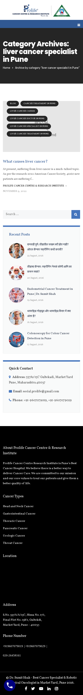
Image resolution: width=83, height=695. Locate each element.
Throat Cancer (13, 543)
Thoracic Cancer (14, 521)
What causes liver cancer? (25, 161)
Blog (13, 103)
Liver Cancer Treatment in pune (29, 133)
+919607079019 (13, 646)
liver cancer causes (22, 111)
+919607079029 (35, 646)
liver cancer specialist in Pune (29, 126)
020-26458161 (12, 655)
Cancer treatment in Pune (39, 103)
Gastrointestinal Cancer (19, 514)
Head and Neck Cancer (18, 506)
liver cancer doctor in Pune (27, 118)
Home (6, 68)
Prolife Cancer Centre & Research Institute (33, 186)
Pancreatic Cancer (15, 528)
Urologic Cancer (14, 536)
